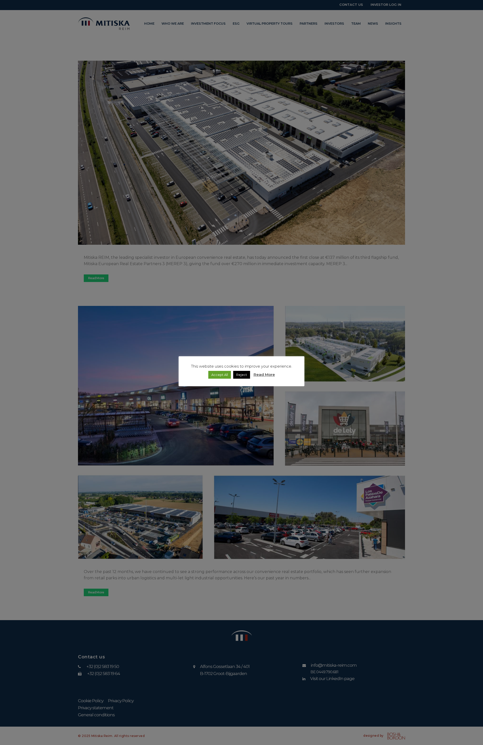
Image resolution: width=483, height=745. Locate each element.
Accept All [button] (219, 375)
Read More (264, 374)
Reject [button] (241, 375)
